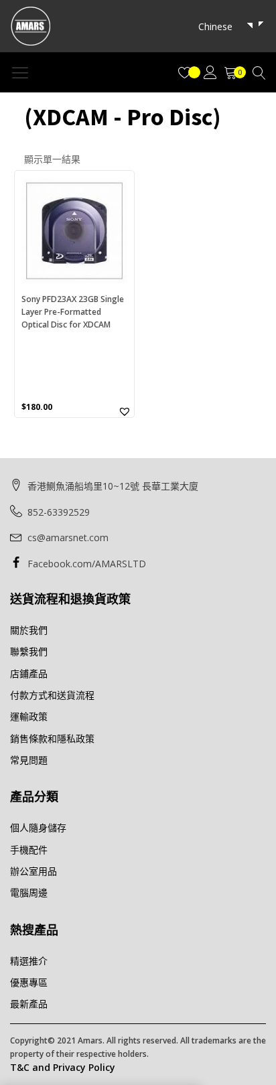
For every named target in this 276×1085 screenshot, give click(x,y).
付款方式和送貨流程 (52, 695)
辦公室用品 (33, 871)
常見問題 (29, 759)
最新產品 (29, 1003)
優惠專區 (29, 982)
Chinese (215, 26)
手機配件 (29, 849)
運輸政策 (29, 716)
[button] (124, 411)
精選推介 (29, 960)
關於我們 (29, 630)
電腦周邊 (29, 892)
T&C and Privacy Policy (62, 1067)
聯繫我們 (29, 651)
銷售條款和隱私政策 (52, 738)
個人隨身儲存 (38, 827)
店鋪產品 (29, 673)
